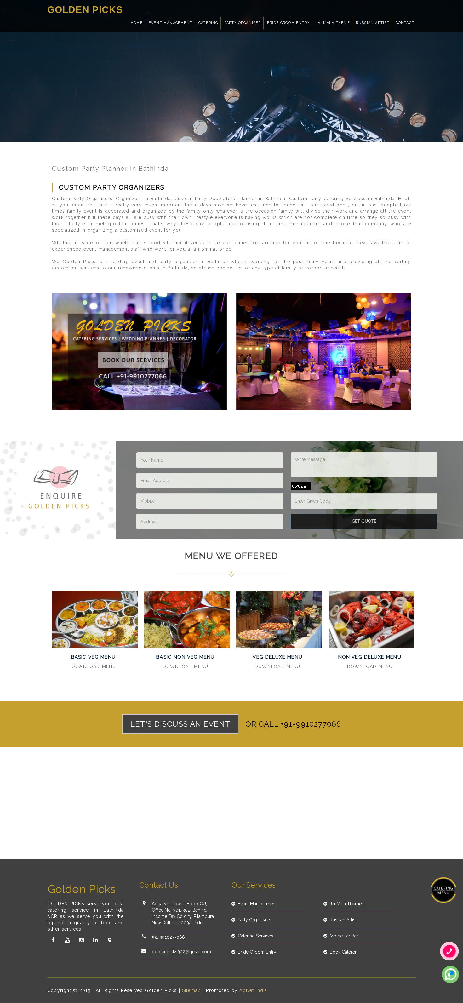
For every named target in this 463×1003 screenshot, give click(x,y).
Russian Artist (373, 23)
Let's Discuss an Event (180, 724)
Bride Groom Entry (288, 23)
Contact (405, 23)
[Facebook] (53, 940)
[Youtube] (67, 940)
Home (137, 23)
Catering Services (255, 935)
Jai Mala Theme (333, 23)
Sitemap (191, 990)
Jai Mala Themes (347, 903)
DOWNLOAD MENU (93, 666)
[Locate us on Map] (109, 940)
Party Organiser (242, 23)
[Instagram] (81, 940)
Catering (208, 23)
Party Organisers (254, 919)
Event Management (170, 23)
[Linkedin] (95, 940)
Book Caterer (343, 951)
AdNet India (253, 990)
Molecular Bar (344, 935)
